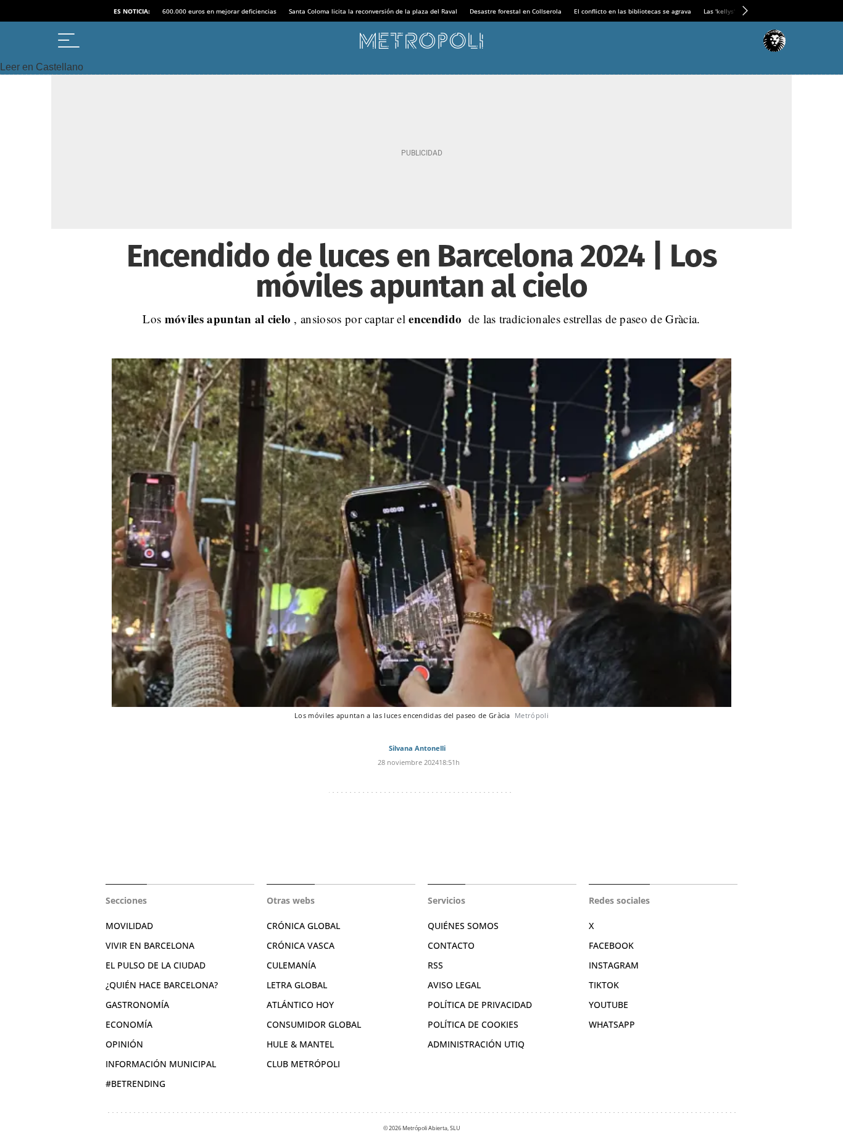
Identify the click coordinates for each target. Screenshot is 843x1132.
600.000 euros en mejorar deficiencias (219, 11)
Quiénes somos (463, 926)
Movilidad (129, 926)
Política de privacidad (480, 1004)
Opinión (124, 1044)
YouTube (608, 1004)
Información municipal (161, 1064)
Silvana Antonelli (417, 748)
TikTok (604, 985)
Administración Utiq (476, 1044)
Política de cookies (473, 1024)
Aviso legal (454, 985)
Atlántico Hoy (300, 1004)
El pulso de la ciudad (156, 965)
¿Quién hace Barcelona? (162, 985)
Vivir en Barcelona (150, 945)
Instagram (614, 965)
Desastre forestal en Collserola (516, 11)
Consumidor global (314, 1024)
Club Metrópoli (303, 1064)
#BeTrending (135, 1083)
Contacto (451, 945)
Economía (129, 1024)
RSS (435, 965)
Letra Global (297, 985)
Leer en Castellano (41, 67)
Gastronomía (137, 1004)
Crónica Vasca (300, 945)
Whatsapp (612, 1024)
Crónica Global (303, 926)
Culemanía (291, 965)
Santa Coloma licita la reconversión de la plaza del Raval (373, 11)
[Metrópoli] (421, 41)
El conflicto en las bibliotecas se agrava (632, 11)
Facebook (611, 945)
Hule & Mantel (300, 1044)
